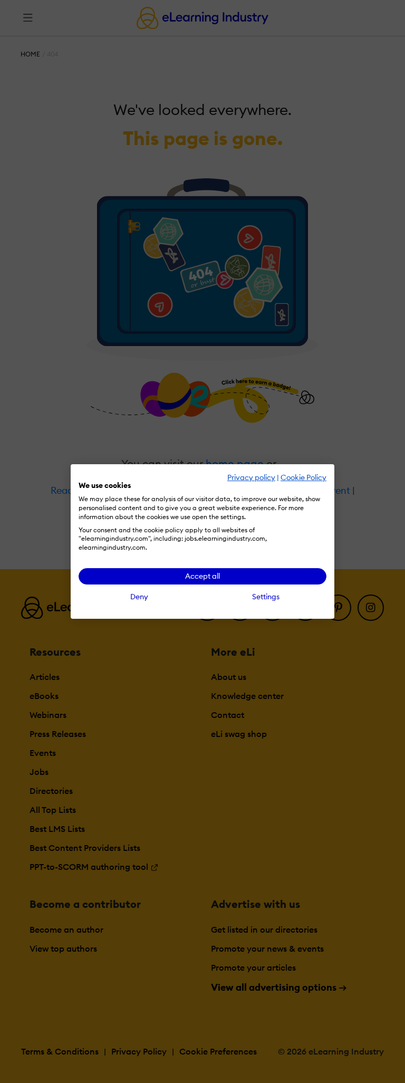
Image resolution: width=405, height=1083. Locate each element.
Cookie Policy (303, 477)
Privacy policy (251, 477)
